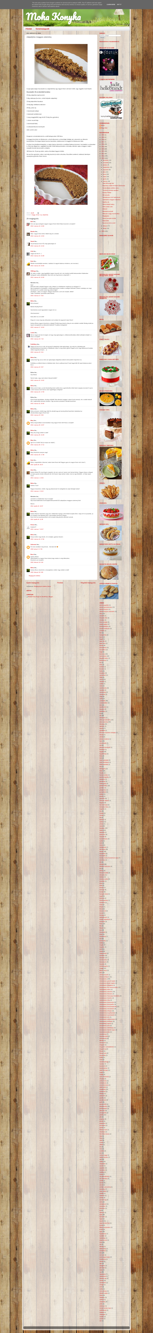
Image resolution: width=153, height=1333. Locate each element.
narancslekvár (103, 1068)
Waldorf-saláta (104, 1293)
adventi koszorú (104, 609)
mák (101, 949)
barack (101, 645)
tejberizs (102, 1212)
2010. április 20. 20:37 (37, 464)
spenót (101, 1182)
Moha (32, 301)
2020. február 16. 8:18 (37, 562)
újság (101, 1270)
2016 (103, 144)
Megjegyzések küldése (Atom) (42, 586)
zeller (101, 1304)
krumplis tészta (104, 894)
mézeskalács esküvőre (106, 991)
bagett (101, 639)
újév (101, 1263)
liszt (101, 938)
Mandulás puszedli (108, 211)
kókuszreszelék (104, 872)
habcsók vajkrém (104, 800)
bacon (101, 637)
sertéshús (102, 1170)
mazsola (102, 964)
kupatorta (102, 902)
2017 (103, 142)
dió (100, 715)
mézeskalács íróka (105, 1000)
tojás (101, 1231)
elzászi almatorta (104, 739)
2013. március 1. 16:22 (37, 491)
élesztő (102, 734)
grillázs (101, 794)
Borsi (32, 554)
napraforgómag (104, 1061)
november (106, 162)
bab (101, 632)
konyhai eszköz (104, 879)
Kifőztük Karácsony (105, 866)
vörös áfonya (103, 1291)
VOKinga (33, 271)
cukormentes (103, 688)
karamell (102, 836)
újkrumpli (102, 1267)
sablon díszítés (104, 1157)
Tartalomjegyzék (42, 29)
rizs (100, 1146)
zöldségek (102, 1314)
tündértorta (103, 1259)
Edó (32, 221)
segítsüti (102, 1168)
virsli (101, 1286)
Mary (32, 420)
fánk (101, 758)
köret (101, 883)
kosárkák (102, 881)
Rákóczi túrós (103, 1129)
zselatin (102, 1316)
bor (100, 662)
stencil (101, 1185)
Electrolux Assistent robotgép (108, 732)
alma (101, 613)
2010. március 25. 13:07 (37, 425)
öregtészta (102, 1089)
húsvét (101, 815)
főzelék (102, 773)
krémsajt (102, 889)
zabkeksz (102, 1297)
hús (101, 811)
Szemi (32, 241)
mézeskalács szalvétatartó (107, 1015)
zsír (101, 1320)
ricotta (101, 1142)
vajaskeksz (103, 1274)
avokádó (102, 630)
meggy (33, 214)
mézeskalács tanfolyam (106, 1021)
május (105, 176)
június (105, 174)
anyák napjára (103, 624)
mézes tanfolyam (104, 977)
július (104, 172)
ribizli (101, 1140)
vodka (101, 1289)
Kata (32, 261)
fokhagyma (103, 768)
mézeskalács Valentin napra (107, 1030)
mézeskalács (103, 979)
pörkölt (101, 1121)
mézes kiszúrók (104, 974)
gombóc (102, 787)
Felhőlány (34, 344)
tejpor (101, 1219)
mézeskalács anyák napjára (107, 983)
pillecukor (102, 1110)
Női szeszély (106, 195)
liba (100, 925)
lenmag (102, 915)
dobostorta (103, 717)
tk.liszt (37, 214)
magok (101, 945)
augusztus (106, 169)
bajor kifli (102, 641)
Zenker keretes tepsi (105, 1308)
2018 (103, 139)
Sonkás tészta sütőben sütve (111, 188)
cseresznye (103, 692)
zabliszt (102, 1299)
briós (101, 664)
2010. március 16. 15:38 (37, 255)
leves (101, 923)
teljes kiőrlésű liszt (105, 1223)
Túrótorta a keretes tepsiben (110, 190)
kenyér (101, 851)
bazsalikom (103, 649)
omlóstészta (103, 1083)
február (105, 226)
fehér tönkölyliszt (104, 762)
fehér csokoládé (104, 760)
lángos (101, 906)
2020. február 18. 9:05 (37, 572)
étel (101, 745)
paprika (102, 1098)
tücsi (32, 470)
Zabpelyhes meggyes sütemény (111, 199)
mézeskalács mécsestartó (107, 1008)
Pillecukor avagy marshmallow (111, 213)
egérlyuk (102, 726)
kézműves (102, 860)
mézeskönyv (103, 1034)
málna (101, 951)
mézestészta (103, 1038)
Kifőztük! (105, 209)
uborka (101, 1261)
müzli (101, 1059)
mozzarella (103, 1055)
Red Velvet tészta (104, 1134)
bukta (101, 671)
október (105, 165)
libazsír (102, 928)
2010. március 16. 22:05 (37, 277)
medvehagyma (104, 966)
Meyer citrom (103, 970)
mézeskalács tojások (105, 1023)
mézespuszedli (104, 1036)
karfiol (101, 841)
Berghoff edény (104, 658)
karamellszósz (103, 838)
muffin (101, 1057)
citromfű (102, 681)
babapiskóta (103, 635)
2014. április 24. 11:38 (37, 519)
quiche (101, 1127)
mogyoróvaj (103, 1049)
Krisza (32, 524)
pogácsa (102, 1119)
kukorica (102, 898)
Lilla (32, 251)
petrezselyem (103, 1108)
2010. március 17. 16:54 (37, 327)
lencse (101, 913)
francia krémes (104, 775)
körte (101, 885)
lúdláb (101, 943)
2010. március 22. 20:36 (37, 403)
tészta (101, 1225)
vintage (102, 1284)
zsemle (102, 1318)
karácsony (102, 834)
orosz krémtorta (104, 1085)
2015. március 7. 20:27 (37, 529)
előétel (101, 737)
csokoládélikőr (103, 703)
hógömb (102, 809)
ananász (102, 620)
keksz (101, 845)
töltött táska (103, 1248)
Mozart (101, 1051)
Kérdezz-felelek (107, 192)
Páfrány (102, 1093)
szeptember (106, 167)
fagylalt (102, 751)
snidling (102, 1172)
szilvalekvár (103, 1204)
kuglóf (101, 896)
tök (100, 1244)
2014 (103, 149)
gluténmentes (103, 785)
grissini (101, 796)
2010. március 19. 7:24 (37, 339)
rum (101, 1153)
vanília (101, 1280)
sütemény (102, 1189)
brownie (102, 669)
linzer (101, 934)
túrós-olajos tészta (105, 1257)
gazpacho (102, 779)
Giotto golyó (103, 783)
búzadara (102, 673)
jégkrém (102, 819)
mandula (102, 955)
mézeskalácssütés (105, 1032)
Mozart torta (103, 1053)
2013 (103, 151)
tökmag (102, 1246)
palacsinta (102, 1095)
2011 (102, 156)
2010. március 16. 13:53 (37, 236)
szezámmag (103, 1199)
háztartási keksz (104, 807)
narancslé (102, 1066)
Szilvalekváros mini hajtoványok (111, 197)
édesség (102, 724)
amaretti (102, 615)
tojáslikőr (102, 1236)
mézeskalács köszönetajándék (108, 1006)
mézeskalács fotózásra (106, 993)
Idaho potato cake (108, 206)
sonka (101, 1174)
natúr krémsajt (104, 1070)
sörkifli (101, 1180)
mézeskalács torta (105, 1025)
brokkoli (102, 666)
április (105, 179)
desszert (102, 709)
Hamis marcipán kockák (109, 218)
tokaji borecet (103, 1240)
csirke (101, 698)
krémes (102, 887)
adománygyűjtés (104, 605)
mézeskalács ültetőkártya (107, 1027)
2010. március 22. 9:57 (37, 367)
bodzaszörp (103, 660)
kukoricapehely (104, 900)
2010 (103, 158)
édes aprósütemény (105, 719)
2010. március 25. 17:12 (37, 444)
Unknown (33, 544)
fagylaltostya (103, 753)
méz (101, 972)
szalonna (102, 1195)
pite (101, 1117)
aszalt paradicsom (105, 628)
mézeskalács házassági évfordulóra (110, 996)
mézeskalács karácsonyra (107, 1002)
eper (101, 741)
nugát (101, 1072)
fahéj (101, 756)
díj (100, 713)
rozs (101, 1148)
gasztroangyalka (104, 777)
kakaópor (102, 828)
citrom (101, 679)
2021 (103, 135)
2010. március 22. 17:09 (37, 392)
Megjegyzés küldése (34, 575)
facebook (102, 749)
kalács (101, 830)
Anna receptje (103, 622)
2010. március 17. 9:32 (37, 295)
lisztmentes (103, 940)
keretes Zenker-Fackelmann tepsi (109, 858)
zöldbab (102, 1312)
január (105, 228)
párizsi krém (103, 1104)
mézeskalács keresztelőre (107, 1004)
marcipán (102, 957)
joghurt (101, 821)
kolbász (102, 877)
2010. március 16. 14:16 (37, 246)
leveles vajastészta (105, 919)
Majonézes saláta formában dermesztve (114, 185)
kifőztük (102, 864)
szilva (101, 1202)
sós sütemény (103, 1178)
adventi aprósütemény (106, 607)
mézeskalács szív (104, 1017)
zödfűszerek (103, 1310)
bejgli (101, 652)
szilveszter (102, 1206)
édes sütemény (104, 722)
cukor (101, 686)
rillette (101, 1144)
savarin (102, 1165)
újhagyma (102, 1265)
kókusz (101, 870)
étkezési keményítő (105, 747)
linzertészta (103, 936)
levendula (102, 921)
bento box (102, 654)
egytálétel (102, 730)
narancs (102, 1064)
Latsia (32, 332)
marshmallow (103, 959)
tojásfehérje (103, 1233)
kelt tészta (102, 849)
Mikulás (102, 1040)
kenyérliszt (102, 853)
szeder (101, 1197)
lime (101, 930)
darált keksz (103, 707)
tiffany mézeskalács (105, 1227)
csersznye (102, 694)
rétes (101, 1138)
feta (101, 766)
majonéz (102, 947)
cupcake (102, 690)
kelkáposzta (103, 847)
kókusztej (102, 875)
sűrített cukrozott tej (105, 1187)
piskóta (102, 1114)
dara (101, 705)
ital (100, 817)
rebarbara (102, 1131)
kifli (100, 862)
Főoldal (29, 29)
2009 (103, 231)
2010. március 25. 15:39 (37, 435)
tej (100, 1210)
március (105, 181)
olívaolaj (102, 1078)
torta (101, 1242)
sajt (100, 1159)
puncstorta (102, 1125)
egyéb (101, 728)
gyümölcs (102, 798)
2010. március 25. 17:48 (37, 454)
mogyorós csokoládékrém (107, 1047)
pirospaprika (103, 1112)
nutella (101, 1074)
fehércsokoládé (104, 764)
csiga (101, 696)
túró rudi (102, 1255)
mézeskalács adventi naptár (107, 981)
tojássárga (102, 1238)
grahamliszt (103, 792)
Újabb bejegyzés (32, 583)
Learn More (111, 4)
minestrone (103, 1042)
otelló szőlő (103, 1087)
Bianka (33, 231)
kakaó (101, 826)
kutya (101, 904)
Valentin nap (103, 1278)
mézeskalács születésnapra (107, 1019)
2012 (103, 153)
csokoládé (102, 700)
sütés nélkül (103, 1191)
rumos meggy (103, 1155)
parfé (101, 1102)
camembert (103, 675)
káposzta (102, 832)
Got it (119, 4)
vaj (41, 214)
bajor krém (103, 643)
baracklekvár (103, 647)
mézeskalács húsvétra (106, 998)
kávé (101, 843)
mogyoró (102, 1044)
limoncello (102, 932)
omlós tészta (103, 1080)
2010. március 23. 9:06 (37, 415)
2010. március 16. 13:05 (37, 226)
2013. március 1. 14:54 (37, 478)
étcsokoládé (103, 743)
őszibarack (103, 1091)
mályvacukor (103, 953)
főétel (101, 770)
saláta (101, 1161)
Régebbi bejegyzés (88, 583)
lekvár (101, 909)
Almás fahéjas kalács (108, 204)
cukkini (101, 683)
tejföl (101, 1214)
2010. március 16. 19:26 (37, 265)
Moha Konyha (53, 16)
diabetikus (102, 711)
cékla (101, 677)
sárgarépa (102, 1163)
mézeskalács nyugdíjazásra (107, 1013)
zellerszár (102, 1306)
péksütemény (103, 1106)
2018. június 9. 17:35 (36, 549)
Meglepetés (106, 216)
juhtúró (101, 824)
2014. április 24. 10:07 (37, 506)
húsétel (102, 813)
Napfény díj (106, 202)
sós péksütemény (104, 1176)
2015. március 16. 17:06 (37, 539)
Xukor (101, 1295)
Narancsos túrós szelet (109, 223)
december (106, 160)
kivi (100, 868)
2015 (103, 146)
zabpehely (45, 214)
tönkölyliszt (103, 1250)
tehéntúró (102, 1208)
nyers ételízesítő (104, 1076)
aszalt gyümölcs (104, 626)
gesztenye (102, 781)
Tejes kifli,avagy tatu (108, 183)
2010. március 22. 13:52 (37, 380)
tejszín (101, 1221)
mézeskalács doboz (105, 989)
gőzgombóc (103, 790)
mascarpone (103, 962)
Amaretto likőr (103, 618)
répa (101, 1136)
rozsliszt (102, 1151)
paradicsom (103, 1100)
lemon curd (103, 911)
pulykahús (102, 1123)
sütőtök (102, 1193)
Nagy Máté (104, 128)
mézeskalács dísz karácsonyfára (109, 987)
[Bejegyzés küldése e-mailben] (38, 213)
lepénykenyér (103, 917)
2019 (103, 137)
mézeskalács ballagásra (106, 985)
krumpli (102, 892)
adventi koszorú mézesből (107, 611)
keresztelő (102, 855)
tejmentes (102, 1216)
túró (101, 1253)
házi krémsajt (103, 804)
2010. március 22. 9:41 (37, 352)
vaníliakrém (103, 1282)
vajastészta (103, 1276)
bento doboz (103, 656)
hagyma (102, 802)
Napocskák (106, 220)
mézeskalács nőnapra (106, 1010)
